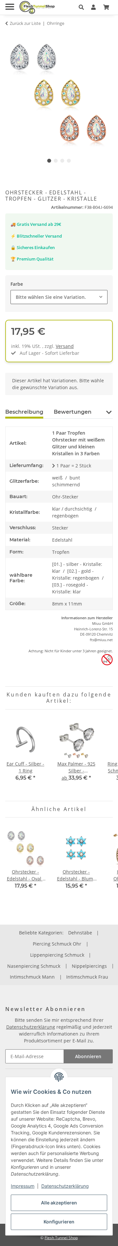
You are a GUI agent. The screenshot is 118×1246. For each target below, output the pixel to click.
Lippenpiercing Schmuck (57, 955)
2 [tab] (56, 161)
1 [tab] (49, 161)
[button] (81, 7)
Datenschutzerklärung (65, 1186)
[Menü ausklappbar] (9, 4)
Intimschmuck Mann (32, 977)
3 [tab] (62, 161)
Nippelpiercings (89, 966)
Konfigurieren (59, 1221)
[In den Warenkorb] (10, 36)
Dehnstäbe (80, 933)
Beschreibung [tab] (24, 412)
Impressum (22, 1186)
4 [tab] (69, 161)
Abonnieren (88, 1056)
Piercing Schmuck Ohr (57, 944)
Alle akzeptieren (59, 1202)
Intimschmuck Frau (87, 977)
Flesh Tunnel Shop (61, 1237)
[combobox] (59, 297)
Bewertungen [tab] (72, 412)
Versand (65, 346)
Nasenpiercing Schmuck (33, 966)
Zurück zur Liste (25, 23)
